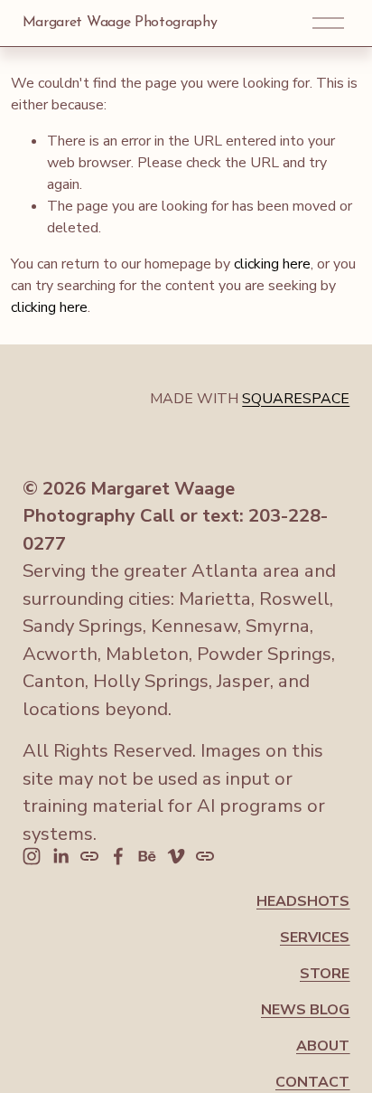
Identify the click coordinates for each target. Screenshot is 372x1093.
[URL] (89, 856)
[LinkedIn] (60, 856)
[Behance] (147, 856)
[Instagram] (32, 856)
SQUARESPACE (295, 399)
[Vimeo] (176, 856)
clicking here (272, 264)
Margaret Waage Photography (120, 22)
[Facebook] (118, 856)
